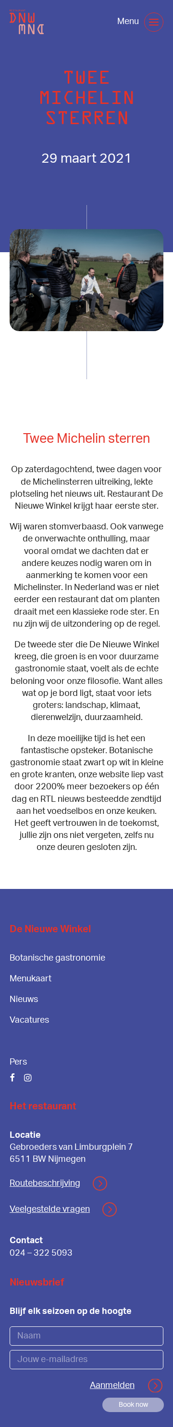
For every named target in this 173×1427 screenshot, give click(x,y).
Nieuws (24, 999)
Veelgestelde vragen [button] (50, 1209)
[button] (153, 22)
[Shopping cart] (102, 22)
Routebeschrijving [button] (45, 1183)
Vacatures (29, 1020)
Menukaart (30, 979)
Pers (18, 1062)
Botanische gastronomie (57, 958)
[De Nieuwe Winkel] (27, 22)
